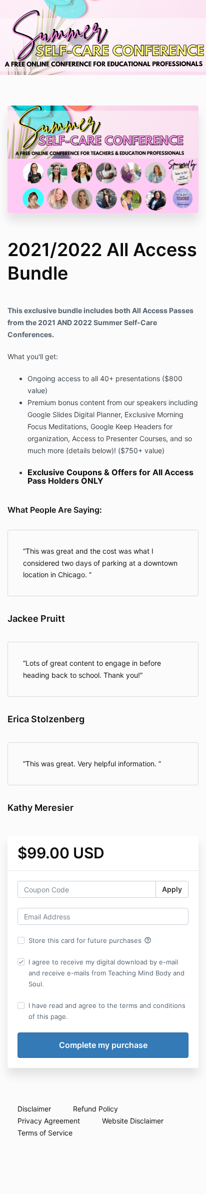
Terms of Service (45, 1132)
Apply (172, 889)
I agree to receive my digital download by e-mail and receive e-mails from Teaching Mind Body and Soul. (106, 973)
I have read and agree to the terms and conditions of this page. (107, 1010)
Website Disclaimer (133, 1120)
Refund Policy (95, 1108)
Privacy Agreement (49, 1120)
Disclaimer (34, 1108)
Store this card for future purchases (90, 940)
